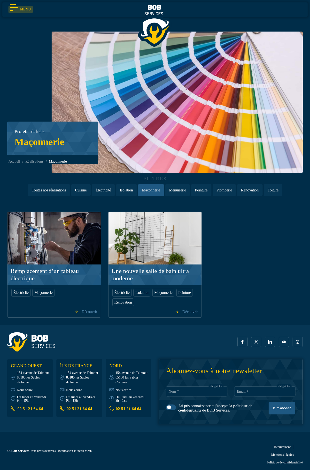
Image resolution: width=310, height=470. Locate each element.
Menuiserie (177, 190)
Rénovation (250, 190)
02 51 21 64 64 (30, 408)
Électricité (103, 190)
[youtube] (284, 342)
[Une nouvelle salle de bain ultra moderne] (155, 238)
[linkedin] (270, 342)
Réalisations (34, 161)
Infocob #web (83, 451)
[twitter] (256, 342)
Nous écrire (25, 390)
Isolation (126, 190)
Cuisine (81, 190)
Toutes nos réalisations (49, 190)
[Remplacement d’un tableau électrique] (54, 238)
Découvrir (89, 312)
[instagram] (298, 342)
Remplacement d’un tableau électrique (45, 274)
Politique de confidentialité (285, 462)
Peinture (201, 190)
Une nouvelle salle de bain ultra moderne (150, 274)
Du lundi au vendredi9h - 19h (31, 398)
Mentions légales (282, 454)
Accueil (14, 161)
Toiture (273, 190)
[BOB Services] (155, 25)
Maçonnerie (151, 190)
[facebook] (242, 342)
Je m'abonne (281, 408)
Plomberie (224, 190)
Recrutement (282, 447)
